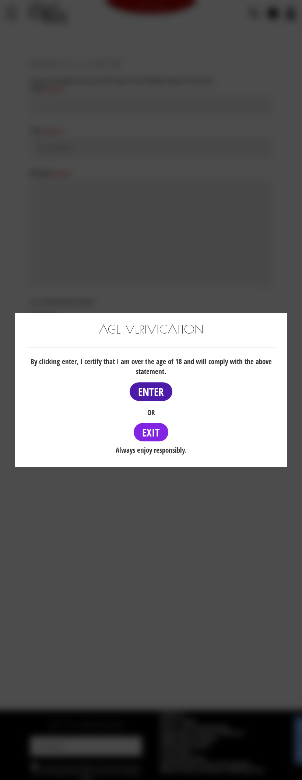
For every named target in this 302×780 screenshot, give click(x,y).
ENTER (151, 391)
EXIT (151, 432)
